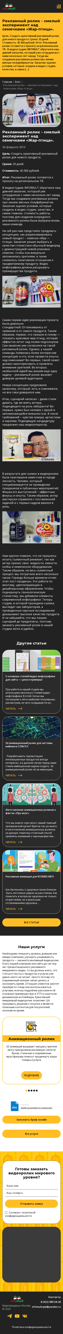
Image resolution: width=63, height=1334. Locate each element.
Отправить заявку (31, 1203)
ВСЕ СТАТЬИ (31, 922)
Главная (7, 81)
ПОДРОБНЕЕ (31, 1075)
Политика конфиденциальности (31, 1327)
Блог (17, 81)
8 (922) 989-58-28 (51, 1302)
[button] (26, 1090)
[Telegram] (9, 1316)
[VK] (24, 1316)
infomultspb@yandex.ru (46, 1306)
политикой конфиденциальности (20, 1214)
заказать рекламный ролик (21, 625)
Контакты (54, 1297)
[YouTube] (17, 1316)
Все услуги (31, 1133)
